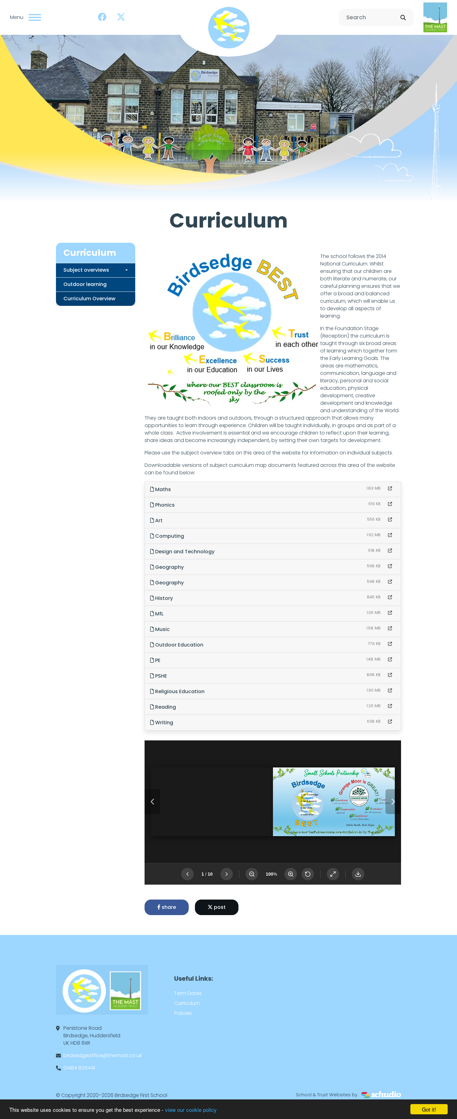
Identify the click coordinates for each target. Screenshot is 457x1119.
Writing (163, 722)
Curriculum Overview (89, 298)
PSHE (160, 675)
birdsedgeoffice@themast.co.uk (102, 1055)
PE (157, 660)
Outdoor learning (85, 284)
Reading (165, 707)
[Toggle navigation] (34, 17)
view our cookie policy (191, 1109)
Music (162, 629)
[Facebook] (102, 17)
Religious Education (179, 691)
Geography (169, 567)
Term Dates (188, 993)
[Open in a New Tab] (390, 488)
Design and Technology (184, 551)
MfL (159, 613)
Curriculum (187, 1003)
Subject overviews (86, 270)
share (168, 907)
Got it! (429, 1109)
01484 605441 (79, 1067)
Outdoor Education (178, 644)
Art (158, 520)
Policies (183, 1013)
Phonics (164, 505)
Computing (169, 536)
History (163, 598)
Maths (162, 489)
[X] (121, 17)
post (219, 907)
